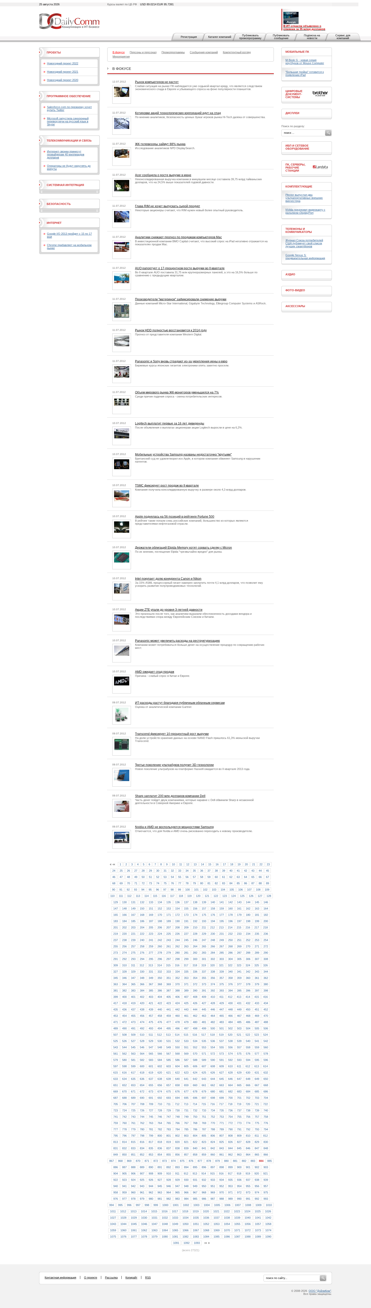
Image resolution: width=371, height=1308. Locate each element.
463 (204, 1015)
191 (186, 921)
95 (150, 889)
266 (212, 946)
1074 (268, 1230)
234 (248, 933)
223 (151, 933)
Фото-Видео (295, 290)
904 (115, 1173)
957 (265, 1186)
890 (151, 1167)
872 (155, 1160)
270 (248, 946)
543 (115, 1047)
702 (248, 1097)
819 (168, 1141)
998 (147, 1205)
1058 (268, 1223)
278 (159, 952)
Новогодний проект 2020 (62, 80)
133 (151, 902)
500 (212, 1028)
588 (195, 1059)
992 (257, 1198)
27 (135, 870)
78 (187, 883)
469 (257, 1015)
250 (230, 940)
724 (124, 1110)
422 (159, 1003)
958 (115, 1192)
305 (239, 958)
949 (195, 1186)
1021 (216, 1211)
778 (124, 1129)
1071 (237, 1230)
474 (142, 1022)
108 (258, 889)
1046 (144, 1223)
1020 (206, 1211)
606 (195, 1066)
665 (239, 1085)
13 (195, 864)
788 (212, 1129)
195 (221, 921)
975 (265, 1192)
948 (186, 1186)
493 (151, 1028)
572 (212, 1053)
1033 (175, 1217)
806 (212, 1135)
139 (204, 902)
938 (257, 1179)
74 (157, 883)
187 (151, 921)
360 (248, 977)
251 (239, 940)
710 (159, 1104)
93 (135, 889)
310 (124, 965)
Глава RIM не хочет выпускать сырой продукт (167, 206)
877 (200, 1160)
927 (159, 1179)
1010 (269, 1205)
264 (195, 946)
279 (168, 952)
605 (186, 1066)
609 (221, 1066)
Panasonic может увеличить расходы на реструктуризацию (177, 641)
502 (230, 1028)
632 (265, 1072)
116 (164, 895)
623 (186, 1072)
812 (265, 1135)
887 (124, 1167)
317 (186, 965)
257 (133, 946)
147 (115, 908)
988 (221, 1198)
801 (168, 1135)
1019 (196, 1211)
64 (245, 876)
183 (115, 921)
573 (221, 1053)
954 (239, 1186)
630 (248, 1072)
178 (230, 914)
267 (221, 946)
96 (157, 889)
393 (221, 990)
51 (150, 876)
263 (186, 946)
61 (223, 876)
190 (177, 921)
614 (265, 1066)
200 (265, 921)
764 (159, 1123)
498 (195, 1028)
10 (173, 864)
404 (159, 996)
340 (230, 971)
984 (186, 1198)
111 (121, 895)
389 (186, 990)
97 (164, 889)
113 (138, 895)
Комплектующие (298, 186)
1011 (113, 1211)
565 (151, 1053)
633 (115, 1078)
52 (157, 876)
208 (177, 927)
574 (230, 1053)
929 (177, 1179)
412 (230, 996)
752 (212, 1116)
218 (265, 927)
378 (248, 984)
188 (159, 921)
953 (230, 1186)
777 (115, 1129)
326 (265, 965)
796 (124, 1135)
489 (115, 1028)
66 (260, 876)
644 (212, 1078)
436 (124, 1009)
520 (230, 1034)
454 (124, 1015)
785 (186, 1129)
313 (150, 965)
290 (265, 952)
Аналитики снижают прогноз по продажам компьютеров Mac (178, 237)
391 (204, 990)
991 (248, 1198)
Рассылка (111, 1277)
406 (177, 996)
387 (168, 990)
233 (239, 933)
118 (181, 895)
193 (204, 921)
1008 (248, 1205)
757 (257, 1116)
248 (212, 940)
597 (115, 1066)
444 (195, 1009)
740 (265, 1110)
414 (248, 996)
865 (257, 1154)
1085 (217, 1236)
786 (195, 1129)
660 (195, 1085)
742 (124, 1116)
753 (221, 1116)
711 (168, 1104)
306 (248, 958)
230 (212, 933)
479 (186, 1022)
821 (186, 1141)
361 (257, 977)
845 (239, 1148)
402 (142, 996)
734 (212, 1110)
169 (151, 914)
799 (151, 1135)
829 (257, 1141)
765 (168, 1123)
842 (212, 1148)
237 (115, 940)
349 (151, 977)
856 (177, 1154)
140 (212, 902)
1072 (248, 1230)
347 (133, 977)
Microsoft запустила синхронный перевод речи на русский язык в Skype (68, 121)
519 (221, 1034)
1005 (217, 1205)
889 (142, 1167)
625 (204, 1072)
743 (133, 1116)
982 (168, 1198)
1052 (206, 1223)
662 (212, 1085)
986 (204, 1198)
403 (151, 996)
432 (248, 1003)
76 (172, 883)
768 (195, 1123)
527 (133, 1041)
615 (115, 1072)
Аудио (290, 274)
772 (230, 1123)
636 (142, 1078)
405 (168, 996)
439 (151, 1009)
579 (115, 1059)
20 (246, 864)
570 (195, 1053)
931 (195, 1179)
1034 (185, 1217)
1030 (144, 1217)
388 (177, 990)
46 (113, 876)
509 (133, 1034)
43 (252, 870)
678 (195, 1091)
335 (186, 971)
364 (124, 984)
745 (151, 1116)
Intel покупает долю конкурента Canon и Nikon (168, 578)
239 (133, 940)
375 (221, 984)
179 (239, 914)
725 (133, 1110)
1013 (133, 1211)
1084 (206, 1236)
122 (216, 895)
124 (233, 895)
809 (239, 1135)
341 (239, 971)
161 (239, 908)
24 (113, 870)
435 (115, 1009)
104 (223, 889)
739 (257, 1110)
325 (256, 965)
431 (239, 1003)
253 (257, 940)
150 (142, 908)
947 (177, 1186)
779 (133, 1129)
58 (201, 876)
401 (133, 996)
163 (257, 908)
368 (159, 984)
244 (177, 940)
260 (159, 946)
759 (115, 1123)
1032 (165, 1217)
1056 (248, 1223)
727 (151, 1110)
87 (252, 883)
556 (230, 1047)
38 (216, 870)
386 (159, 990)
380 (265, 984)
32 (172, 870)
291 (115, 958)
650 (265, 1078)
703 (257, 1097)
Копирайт (131, 1277)
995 (120, 1205)
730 (177, 1110)
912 (186, 1173)
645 (221, 1078)
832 (124, 1148)
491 (133, 1028)
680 (212, 1091)
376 (230, 984)
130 (124, 902)
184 (124, 921)
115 (155, 895)
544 (124, 1047)
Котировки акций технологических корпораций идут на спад (178, 113)
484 (230, 1022)
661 (204, 1085)
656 (159, 1085)
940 (115, 1186)
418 (124, 1003)
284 (212, 952)
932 (204, 1179)
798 (142, 1135)
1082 (185, 1236)
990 (239, 1198)
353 (186, 977)
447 (221, 1009)
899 (230, 1167)
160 (230, 908)
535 (204, 1041)
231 (221, 933)
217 (256, 927)
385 (151, 990)
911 (177, 1173)
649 (257, 1078)
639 (168, 1078)
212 (212, 927)
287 (239, 952)
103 (214, 889)
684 (248, 1091)
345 (115, 977)
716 (212, 1104)
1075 (113, 1236)
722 (265, 1104)
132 (142, 902)
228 (195, 933)
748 (177, 1116)
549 (168, 1047)
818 (159, 1141)
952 (221, 1186)
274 (124, 952)
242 (159, 940)
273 (115, 952)
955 (248, 1186)
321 (221, 965)
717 (221, 1104)
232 (230, 933)
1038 (227, 1217)
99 (179, 889)
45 (267, 870)
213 (221, 927)
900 (239, 1167)
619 (151, 1072)
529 (151, 1041)
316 (177, 965)
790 (230, 1129)
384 (142, 990)
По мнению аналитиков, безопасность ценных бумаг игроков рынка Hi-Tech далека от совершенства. (200, 117)
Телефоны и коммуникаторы (298, 230)
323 (239, 965)
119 (189, 895)
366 (142, 984)
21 (253, 864)
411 (221, 996)
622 (177, 1072)
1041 (258, 1217)
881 (235, 1160)
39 (223, 870)
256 (124, 946)
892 (168, 1167)
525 (115, 1041)
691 (151, 1097)
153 (168, 908)
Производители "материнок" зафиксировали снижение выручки (180, 299)
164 (265, 908)
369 (168, 984)
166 (124, 914)
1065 (175, 1230)
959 (124, 1192)
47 (121, 876)
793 (257, 1129)
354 (195, 977)
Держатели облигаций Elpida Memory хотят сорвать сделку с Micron (183, 547)
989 (230, 1198)
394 (230, 990)
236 (265, 933)
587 (186, 1059)
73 (150, 883)
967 (195, 1192)
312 (142, 965)
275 (133, 952)
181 (257, 914)
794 (265, 1129)
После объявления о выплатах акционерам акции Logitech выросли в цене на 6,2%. (189, 427)
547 (151, 1047)
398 (265, 990)
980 (151, 1198)
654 (142, 1085)
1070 (227, 1230)
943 (142, 1186)
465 (221, 1015)
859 (204, 1154)
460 (177, 1015)
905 (124, 1173)
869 (129, 1160)
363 (115, 984)
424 (177, 1003)
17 (224, 864)
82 (216, 883)
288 (248, 952)
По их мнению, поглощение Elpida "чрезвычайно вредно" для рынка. (178, 551)
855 (168, 1154)
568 (177, 1053)
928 (168, 1179)
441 (168, 1009)
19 (239, 864)
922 (115, 1179)
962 (151, 1192)
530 (159, 1041)
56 (187, 876)
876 (191, 1160)
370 (177, 984)
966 (186, 1192)
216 (248, 927)
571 (204, 1053)
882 (244, 1160)
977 (124, 1198)
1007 (238, 1205)
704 (265, 1097)
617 (133, 1072)
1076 (123, 1236)
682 (230, 1091)
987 (212, 1198)
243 (168, 940)
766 (177, 1123)
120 (198, 895)
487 (257, 1022)
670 (124, 1091)
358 (230, 977)
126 (251, 895)
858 (195, 1154)
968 (204, 1192)
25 (121, 870)
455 (133, 1015)
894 (186, 1167)
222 (142, 933)
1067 (196, 1230)
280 (177, 952)
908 (151, 1173)
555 (221, 1047)
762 (142, 1123)
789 (221, 1129)
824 (212, 1141)
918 (239, 1173)
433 (257, 1003)
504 (248, 1028)
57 (194, 876)
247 (204, 940)
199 (257, 921)
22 (260, 864)
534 (195, 1041)
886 (115, 1167)
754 (230, 1116)
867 (111, 1160)
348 (142, 977)
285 (221, 952)
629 (239, 1072)
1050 (185, 1223)
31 (165, 870)
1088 (248, 1236)
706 (124, 1104)
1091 (176, 1242)
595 (257, 1059)
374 (212, 984)
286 (230, 952)
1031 (154, 1217)
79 (194, 883)
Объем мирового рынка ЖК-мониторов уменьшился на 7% (177, 392)
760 (124, 1123)
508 (124, 1034)
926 (151, 1179)
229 (204, 933)
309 (115, 965)
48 (128, 876)
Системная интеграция (65, 184)
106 (240, 889)
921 (265, 1173)
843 (221, 1148)
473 (133, 1022)
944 (151, 1186)
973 (248, 1192)
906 (133, 1173)
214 (230, 927)
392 (212, 990)
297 (168, 958)
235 (257, 933)
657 (168, 1085)
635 (133, 1078)
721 (256, 1104)
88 (260, 883)
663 (221, 1085)
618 (142, 1072)
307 (257, 958)
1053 (217, 1223)
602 (159, 1066)
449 (239, 1009)
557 (239, 1047)
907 (142, 1173)
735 (221, 1110)
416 (265, 996)
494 (159, 1028)
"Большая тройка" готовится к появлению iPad (304, 73)
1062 (144, 1230)
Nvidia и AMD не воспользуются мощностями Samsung (174, 827)
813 (115, 1141)
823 (204, 1141)
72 (143, 883)
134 (159, 902)
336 (195, 971)
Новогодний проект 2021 (62, 71)
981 (159, 1198)
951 (212, 1186)
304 (230, 958)
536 (212, 1041)
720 (248, 1104)
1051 (196, 1223)
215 (239, 927)
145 (257, 902)
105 (231, 889)
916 (221, 1173)
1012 (123, 1211)
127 (260, 895)
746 (159, 1116)
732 (195, 1110)
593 (239, 1059)
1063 (154, 1230)
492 (142, 1028)
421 (151, 1003)
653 (133, 1085)
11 (180, 864)
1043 (113, 1223)
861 (221, 1154)
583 (151, 1059)
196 (230, 921)
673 (151, 1091)
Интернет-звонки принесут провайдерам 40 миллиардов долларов (65, 154)
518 (212, 1034)
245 (186, 940)
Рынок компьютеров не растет (157, 82)
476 (159, 1022)
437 (133, 1009)
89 (267, 883)
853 (151, 1154)
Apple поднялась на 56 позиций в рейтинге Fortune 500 (174, 516)
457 (151, 1015)
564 (142, 1053)
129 (115, 902)
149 (133, 908)
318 (195, 965)
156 (195, 908)
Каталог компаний (219, 36)
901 (248, 1167)
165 (115, 914)
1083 (196, 1236)
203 (133, 927)
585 (168, 1059)
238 (124, 940)
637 (151, 1078)
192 (195, 921)
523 (256, 1034)
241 (151, 940)
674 (159, 1091)
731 (186, 1110)
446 (212, 1009)
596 (265, 1059)
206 (159, 927)
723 (115, 1110)
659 (186, 1085)
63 (238, 876)
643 (204, 1078)
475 (151, 1022)
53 (165, 876)
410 (212, 996)
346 (124, 977)
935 (230, 1179)
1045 (134, 1223)
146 (265, 902)
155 (186, 908)
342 (248, 971)
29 (150, 870)
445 (204, 1009)
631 (257, 1072)
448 (230, 1009)
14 (202, 864)
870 (138, 1160)
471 (115, 1022)
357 (221, 977)
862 (230, 1154)
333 (168, 971)
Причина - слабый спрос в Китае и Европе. (162, 675)
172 (177, 914)
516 (195, 1034)
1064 (165, 1230)
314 (159, 965)
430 (230, 1003)
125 (242, 895)
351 (168, 977)
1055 (237, 1223)
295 (151, 958)
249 (221, 940)
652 (124, 1085)
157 (204, 908)
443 (186, 1009)
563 (133, 1053)
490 (124, 1028)
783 (168, 1129)
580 (124, 1059)
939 (265, 1179)
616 (124, 1072)
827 (239, 1141)
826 (230, 1141)
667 (257, 1085)
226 (177, 933)
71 (135, 883)
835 (151, 1148)
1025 (258, 1211)
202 (124, 927)
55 (179, 876)
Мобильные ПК (297, 51)
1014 (144, 1211)
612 (248, 1066)
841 (204, 1148)
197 (239, 921)
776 (265, 1123)
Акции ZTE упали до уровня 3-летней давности (168, 609)
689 (133, 1097)
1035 (196, 1217)
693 (168, 1097)
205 (151, 927)
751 (204, 1116)
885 (269, 1160)
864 (248, 1154)
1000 (165, 1205)
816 (142, 1141)
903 (265, 1167)
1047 (154, 1223)
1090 (268, 1236)
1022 (227, 1211)
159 (221, 908)
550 (177, 1047)
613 (256, 1066)
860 (212, 1154)
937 (248, 1179)
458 (159, 1015)
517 (203, 1034)
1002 (186, 1205)
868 (120, 1160)
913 (195, 1173)
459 (168, 1015)
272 (265, 946)
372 (195, 984)
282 (195, 952)
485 (239, 1022)
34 (187, 870)
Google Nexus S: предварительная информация (305, 257)
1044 (123, 1223)
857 (186, 1154)
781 (151, 1129)
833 (133, 1148)
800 (159, 1135)
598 (124, 1066)
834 (142, 1148)
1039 (237, 1217)
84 (230, 883)
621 (168, 1072)
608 (212, 1066)
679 (204, 1091)
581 (133, 1059)
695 (186, 1097)
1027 (113, 1217)
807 (221, 1135)
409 (204, 996)
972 (239, 1192)
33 (179, 870)
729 (168, 1110)
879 (217, 1160)
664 (230, 1085)
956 (257, 1186)
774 (248, 1123)
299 (186, 958)
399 (115, 996)
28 (143, 870)
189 (168, 921)
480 (195, 1022)
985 (195, 1198)
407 (186, 996)
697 (204, 1097)
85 (238, 883)
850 (124, 1154)
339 (221, 971)
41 (238, 870)
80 (201, 883)
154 (177, 908)
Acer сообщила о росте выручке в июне (163, 175)
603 (168, 1066)
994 (111, 1205)
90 (113, 889)
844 (230, 1148)
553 (204, 1047)
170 (159, 914)
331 (151, 971)
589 (204, 1059)
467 (239, 1015)
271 (257, 946)
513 (168, 1034)
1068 (206, 1230)
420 (142, 1003)
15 (209, 864)
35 (194, 870)
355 (204, 977)
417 (115, 1003)
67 (267, 876)
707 (133, 1104)
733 (204, 1110)
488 (265, 1022)
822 (195, 1141)
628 (230, 1072)
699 (221, 1097)
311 (133, 965)
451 (257, 1009)
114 (146, 895)
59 (208, 876)
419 (133, 1003)
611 (239, 1066)
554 (212, 1047)
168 (142, 914)
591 (221, 1059)
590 (212, 1059)
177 (221, 914)
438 (142, 1009)
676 (177, 1091)
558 (248, 1047)
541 (257, 1041)
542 (265, 1041)
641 (186, 1078)
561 (115, 1053)
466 (230, 1015)
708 (142, 1104)
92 (128, 889)
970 (221, 1192)
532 (177, 1041)
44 (260, 870)
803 (186, 1135)
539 (239, 1041)
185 (133, 921)
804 (195, 1135)
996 (129, 1205)
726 (142, 1110)
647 (239, 1078)
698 (212, 1097)
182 (265, 914)
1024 (247, 1211)
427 (204, 1003)
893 (177, 1167)
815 (133, 1141)
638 (159, 1078)
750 (195, 1116)
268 (230, 946)
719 (239, 1104)
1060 (123, 1230)
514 (177, 1034)
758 (265, 1116)
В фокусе (121, 69)
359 (239, 977)
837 (168, 1148)
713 (186, 1104)
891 (159, 1167)
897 (212, 1167)
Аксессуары (295, 306)
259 (151, 946)
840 (195, 1148)
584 (159, 1059)
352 (177, 977)
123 (224, 895)
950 (204, 1186)
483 (221, 1022)
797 (133, 1135)
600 (142, 1066)
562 (124, 1053)
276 (142, 952)
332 (159, 971)
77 (179, 883)
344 (265, 971)
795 (115, 1135)
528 (142, 1041)
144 (248, 902)
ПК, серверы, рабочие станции (295, 167)
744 (142, 1116)
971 (230, 1192)
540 (248, 1041)
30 (157, 870)
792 (248, 1129)
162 (248, 908)
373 (204, 984)
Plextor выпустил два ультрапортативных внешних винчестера (304, 197)
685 (257, 1091)
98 (172, 889)
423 (168, 1003)
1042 (268, 1217)
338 (212, 971)
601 (151, 1066)
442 (177, 1009)
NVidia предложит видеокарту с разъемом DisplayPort (305, 211)
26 (128, 870)
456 (142, 1015)
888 (133, 1167)
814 (124, 1141)
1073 (258, 1230)
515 (186, 1034)
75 (165, 883)
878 (208, 1160)
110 (112, 895)
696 (195, 1097)
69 (121, 883)
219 (115, 933)
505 (257, 1028)
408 (195, 996)
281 (186, 952)
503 (239, 1028)
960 (133, 1192)
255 (115, 946)
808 (230, 1135)
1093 (197, 1242)
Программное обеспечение (69, 96)
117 (172, 895)
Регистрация (189, 36)
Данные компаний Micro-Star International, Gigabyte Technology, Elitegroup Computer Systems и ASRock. (201, 303)
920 (256, 1173)
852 (142, 1154)
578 (265, 1053)
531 (168, 1041)
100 (187, 889)
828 (248, 1141)
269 (239, 946)
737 (239, 1110)
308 (265, 958)
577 (257, 1053)
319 (203, 965)
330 (142, 971)
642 (195, 1078)
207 (168, 927)
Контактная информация (60, 1277)
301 (204, 958)
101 (196, 889)
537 (221, 1041)
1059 (113, 1230)
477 (168, 1022)
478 (177, 1022)
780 (142, 1129)
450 (248, 1009)
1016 (165, 1211)
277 (151, 952)
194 (212, 921)
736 (230, 1110)
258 (142, 946)
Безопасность (59, 203)
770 (212, 1123)
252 (248, 940)
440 (159, 1009)
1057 (258, 1223)
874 (173, 1160)
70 (128, 883)
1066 (185, 1230)
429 (221, 1003)
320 (212, 965)
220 (124, 933)
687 (115, 1097)
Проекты (54, 52)
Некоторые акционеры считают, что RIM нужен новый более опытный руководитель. (189, 210)
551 (186, 1047)
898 (221, 1167)
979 (142, 1198)
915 (212, 1173)
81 (208, 883)
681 (221, 1091)
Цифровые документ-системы (293, 94)
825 (221, 1141)
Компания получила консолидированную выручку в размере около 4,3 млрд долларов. (190, 489)
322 (230, 965)
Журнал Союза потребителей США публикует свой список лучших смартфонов (304, 243)
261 (168, 946)
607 (204, 1066)
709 (151, 1104)
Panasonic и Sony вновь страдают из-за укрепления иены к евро (181, 361)
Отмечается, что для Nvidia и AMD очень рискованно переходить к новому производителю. (194, 831)
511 (151, 1034)
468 (248, 1015)
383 (133, 990)
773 (239, 1123)
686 (265, 1091)
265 (204, 946)
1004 (207, 1205)
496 (177, 1028)
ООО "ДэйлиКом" (320, 1290)
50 (143, 876)
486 (248, 1022)
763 (151, 1123)
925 (142, 1179)
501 (221, 1028)
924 (133, 1179)
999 (155, 1205)
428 (212, 1003)
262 (177, 946)
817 (151, 1141)
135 (168, 902)
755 (239, 1116)
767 (186, 1123)
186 (142, 921)
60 (216, 876)
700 (230, 1097)
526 (124, 1041)
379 (257, 984)
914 (203, 1173)
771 (221, 1123)
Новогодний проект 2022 (62, 63)
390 (195, 990)
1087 (237, 1236)
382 (124, 990)
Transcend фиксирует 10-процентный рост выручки (172, 734)
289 (257, 952)
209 (186, 927)
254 (265, 940)
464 (212, 1015)
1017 (175, 1211)
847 (257, 1148)
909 (159, 1173)
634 (124, 1078)
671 (133, 1091)
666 (248, 1085)
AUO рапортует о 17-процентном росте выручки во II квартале (180, 268)
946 (168, 1186)
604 (177, 1066)
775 (257, 1123)
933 (212, 1179)
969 (212, 1192)
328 (124, 971)
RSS (148, 1277)
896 (204, 1167)
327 (115, 971)
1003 (196, 1205)
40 (230, 870)
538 (230, 1041)
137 (186, 902)
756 (248, 1116)
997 (138, 1205)
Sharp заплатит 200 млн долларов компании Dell (170, 796)
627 (221, 1072)
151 (151, 908)
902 (257, 1167)
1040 (248, 1217)
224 (159, 933)
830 (265, 1141)
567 (168, 1053)
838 (177, 1148)
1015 (154, 1211)
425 (186, 1003)
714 (195, 1104)
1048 (165, 1223)
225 (168, 933)
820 (177, 1141)
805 (204, 1135)
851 (133, 1154)
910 (168, 1173)
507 (115, 1034)
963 (159, 1192)
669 (115, 1091)
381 (115, 990)
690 (142, 1097)
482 (212, 1022)
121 (207, 895)
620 (159, 1072)
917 (230, 1173)
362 (265, 977)
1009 (258, 1205)
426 (195, 1003)
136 (177, 902)
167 (133, 914)
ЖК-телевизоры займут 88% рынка (160, 144)
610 (230, 1066)
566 (159, 1053)
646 (230, 1078)
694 (177, 1097)
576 (248, 1053)
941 (124, 1186)
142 (230, 902)
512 (159, 1034)
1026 (268, 1211)
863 (239, 1154)
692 (159, 1097)
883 (253, 1160)
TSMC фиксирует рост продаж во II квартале (167, 485)
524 (265, 1034)
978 (133, 1198)
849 (115, 1154)
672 (142, 1091)
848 (265, 1148)
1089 (258, 1236)
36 (201, 870)
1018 (185, 1211)
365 (133, 984)
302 (212, 958)
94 (142, 889)
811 (257, 1135)
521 (239, 1034)
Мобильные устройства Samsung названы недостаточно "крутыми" (183, 454)
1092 (186, 1242)
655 (151, 1085)
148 (124, 908)
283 (204, 952)
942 (133, 1186)
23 (268, 864)
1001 (176, 1205)
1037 (217, 1217)
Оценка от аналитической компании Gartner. (163, 706)
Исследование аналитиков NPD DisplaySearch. (165, 148)
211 (204, 927)
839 (186, 1148)
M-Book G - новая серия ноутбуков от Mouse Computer (304, 62)
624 (195, 1072)
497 (186, 1028)
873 (164, 1160)
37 (208, 870)
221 (133, 933)
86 (245, 883)
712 (177, 1104)
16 (217, 864)
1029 (134, 1217)
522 (248, 1034)
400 (124, 996)
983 (177, 1198)
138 (195, 902)
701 (239, 1097)
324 (248, 965)
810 (248, 1135)
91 (120, 889)
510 (142, 1034)
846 (248, 1148)
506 (265, 1028)
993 (265, 1198)
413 (239, 996)
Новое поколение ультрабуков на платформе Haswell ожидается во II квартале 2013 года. (192, 768)
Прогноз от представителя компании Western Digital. (168, 334)
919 (248, 1173)
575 (239, 1053)
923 (124, 1179)
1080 (165, 1236)
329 (133, 971)
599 (133, 1066)
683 (239, 1091)
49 (135, 876)
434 (265, 1003)
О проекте (90, 1277)
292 (124, 958)
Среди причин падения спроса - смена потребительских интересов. (178, 396)
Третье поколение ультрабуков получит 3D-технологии (174, 765)
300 (195, 958)
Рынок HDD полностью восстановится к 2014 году (171, 330)
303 (221, 958)
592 (230, 1059)
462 (195, 1015)
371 (186, 984)
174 (195, 914)
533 (186, 1041)
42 (245, 870)
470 (265, 1015)
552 (195, 1047)
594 (248, 1059)
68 (113, 883)
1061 (134, 1230)
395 (239, 990)
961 (142, 1192)
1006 (227, 1205)
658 (177, 1085)
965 (177, 1192)
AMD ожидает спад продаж (154, 672)
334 (177, 971)
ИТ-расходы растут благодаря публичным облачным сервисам (180, 703)
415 (256, 996)
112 (129, 895)
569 (186, 1053)
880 (226, 1160)
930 (186, 1179)
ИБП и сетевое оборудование (297, 147)
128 (269, 895)
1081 (175, 1236)
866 (265, 1154)
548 (159, 1047)
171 (168, 914)
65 (252, 876)
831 (115, 1148)
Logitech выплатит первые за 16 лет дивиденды (169, 423)
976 (115, 1198)
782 (159, 1129)
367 (151, 984)
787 (204, 1129)
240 (142, 940)
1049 (175, 1223)
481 (204, 1022)
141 (221, 902)
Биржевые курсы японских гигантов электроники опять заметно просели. (182, 365)
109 (267, 889)
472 (124, 1022)
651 (115, 1085)
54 (172, 876)
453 (115, 1015)
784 (177, 1129)
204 (142, 927)
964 (168, 1192)
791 (239, 1129)
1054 (227, 1223)
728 (159, 1110)
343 (257, 971)
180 (248, 914)
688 (124, 1097)
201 (115, 927)
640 (177, 1078)
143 (239, 902)
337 (204, 971)
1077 (134, 1236)
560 (265, 1047)
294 (142, 958)
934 (221, 1179)
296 (159, 958)
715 (203, 1104)
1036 (206, 1217)
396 (248, 990)
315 (168, 965)
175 (204, 914)
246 (195, 940)
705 (115, 1104)
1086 (227, 1236)
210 (195, 927)
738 (248, 1110)
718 (230, 1104)
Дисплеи (292, 113)
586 (177, 1059)
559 (257, 1047)
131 (133, 902)
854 (159, 1154)
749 (186, 1116)
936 (239, 1179)
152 (159, 908)
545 (133, 1047)
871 (147, 1160)
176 (212, 914)
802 (177, 1135)
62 (230, 876)
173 (186, 914)
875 (182, 1160)
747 (168, 1116)
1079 (154, 1236)
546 (142, 1047)
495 (168, 1028)
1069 (217, 1230)
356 (212, 977)
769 (204, 1123)
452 (265, 1009)
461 (186, 1015)
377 (239, 984)
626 (212, 1072)
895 (195, 1167)
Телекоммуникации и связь (69, 140)
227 (186, 933)
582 (142, 1059)
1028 (123, 1217)
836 (159, 1148)
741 (115, 1116)
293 (133, 958)
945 (159, 1186)
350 (159, 977)
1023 (237, 1211)
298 (177, 958)
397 (257, 990)
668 (265, 1085)
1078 (144, 1236)
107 (249, 889)
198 (248, 921)
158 (212, 908)
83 (223, 883)
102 (205, 889)
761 (133, 1123)
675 (168, 1091)
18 (231, 864)
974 (257, 1192)
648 (248, 1078)
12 (187, 864)
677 (186, 1091)
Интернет (54, 222)
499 (204, 1028)
